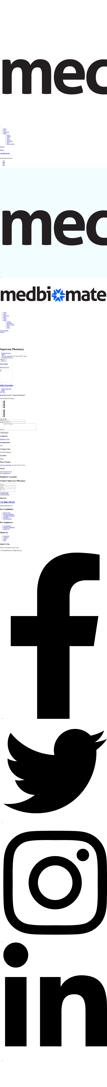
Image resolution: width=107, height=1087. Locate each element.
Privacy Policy (10, 144)
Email (1, 422)
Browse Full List (4, 367)
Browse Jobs (6, 513)
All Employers (7, 526)
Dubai (3, 354)
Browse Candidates (8, 514)
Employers (6, 132)
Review (2, 429)
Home (5, 129)
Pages (4, 133)
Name (1, 420)
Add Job (2, 332)
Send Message (4, 493)
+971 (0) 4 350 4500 (6, 356)
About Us (6, 537)
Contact (9, 136)
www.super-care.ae (5, 473)
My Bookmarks (7, 519)
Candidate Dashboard (9, 516)
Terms (8, 139)
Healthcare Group (6, 353)
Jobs (4, 130)
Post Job (2, 147)
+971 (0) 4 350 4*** (20, 356)
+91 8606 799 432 (5, 153)
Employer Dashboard (9, 527)
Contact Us (6, 536)
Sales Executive (6, 385)
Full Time (2, 392)
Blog (4, 317)
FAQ (8, 138)
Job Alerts (6, 517)
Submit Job (6, 529)
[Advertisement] (50, 1074)
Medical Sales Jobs (6, 389)
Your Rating (3, 419)
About (8, 135)
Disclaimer (9, 141)
